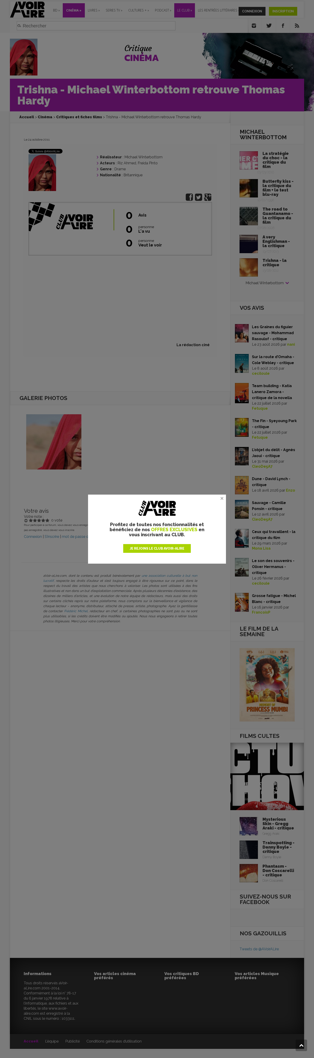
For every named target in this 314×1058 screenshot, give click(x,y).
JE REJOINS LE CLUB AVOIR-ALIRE (157, 548)
